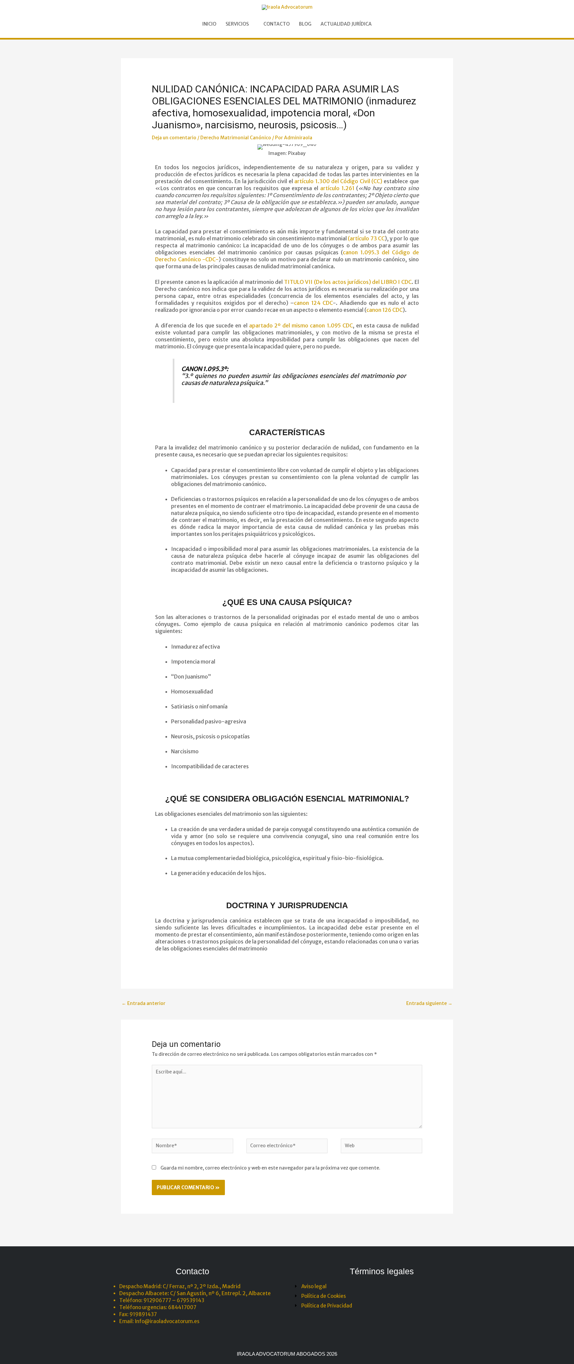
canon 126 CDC (384, 310)
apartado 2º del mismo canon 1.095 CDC (301, 325)
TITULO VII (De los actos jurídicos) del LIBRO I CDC (348, 282)
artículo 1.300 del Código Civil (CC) (338, 181)
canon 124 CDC (313, 303)
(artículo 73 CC (366, 238)
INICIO (209, 24)
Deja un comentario (174, 138)
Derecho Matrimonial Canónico (235, 138)
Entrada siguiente (429, 1003)
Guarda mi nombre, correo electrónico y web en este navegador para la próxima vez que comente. (270, 1168)
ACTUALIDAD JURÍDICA (346, 24)
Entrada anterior (143, 1003)
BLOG (305, 24)
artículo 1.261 (337, 188)
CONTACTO (276, 24)
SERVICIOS (237, 24)
